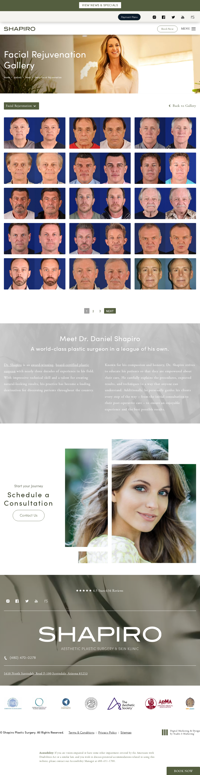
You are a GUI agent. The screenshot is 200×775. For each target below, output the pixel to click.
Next (110, 311)
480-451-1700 (106, 761)
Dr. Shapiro (13, 365)
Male (28, 77)
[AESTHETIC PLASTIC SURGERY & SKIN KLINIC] (100, 636)
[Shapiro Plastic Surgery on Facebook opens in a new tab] (163, 17)
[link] (100, 591)
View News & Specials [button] (100, 5)
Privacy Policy (107, 732)
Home (7, 77)
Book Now (167, 29)
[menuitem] (154, 17)
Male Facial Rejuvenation (48, 77)
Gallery (17, 77)
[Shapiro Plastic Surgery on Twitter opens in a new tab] (173, 17)
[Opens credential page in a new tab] (13, 703)
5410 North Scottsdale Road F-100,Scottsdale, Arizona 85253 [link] (46, 674)
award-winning (42, 365)
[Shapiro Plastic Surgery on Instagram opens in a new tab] (154, 17)
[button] (194, 29)
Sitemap (126, 732)
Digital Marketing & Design (185, 732)
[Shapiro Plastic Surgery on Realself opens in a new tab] (192, 17)
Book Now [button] (183, 771)
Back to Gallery (183, 106)
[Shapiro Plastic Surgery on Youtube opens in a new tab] (182, 17)
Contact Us (29, 515)
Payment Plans (129, 17)
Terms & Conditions (81, 732)
